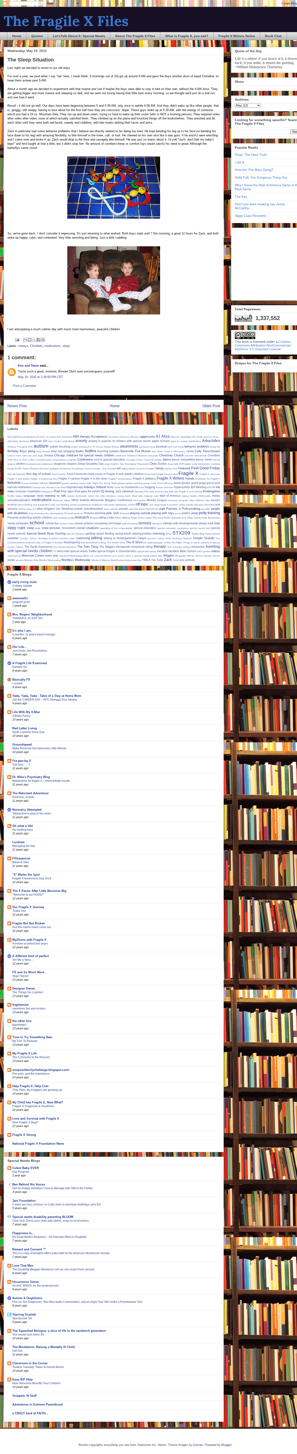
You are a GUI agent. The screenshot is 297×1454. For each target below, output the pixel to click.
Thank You (19, 911)
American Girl (38, 440)
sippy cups (16, 528)
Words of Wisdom (100, 560)
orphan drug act (27, 509)
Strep (168, 533)
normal (131, 504)
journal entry (161, 491)
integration (47, 491)
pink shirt (112, 513)
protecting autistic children (35, 517)
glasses (121, 483)
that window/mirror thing (93, 542)
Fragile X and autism (18, 478)
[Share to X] (34, 339)
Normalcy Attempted (27, 809)
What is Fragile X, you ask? (186, 36)
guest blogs (198, 482)
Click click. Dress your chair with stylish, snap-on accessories (50, 1220)
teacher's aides (155, 538)
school (36, 522)
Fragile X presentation (120, 478)
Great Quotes (182, 482)
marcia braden (190, 496)
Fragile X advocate (210, 474)
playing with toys (162, 513)
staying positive (142, 533)
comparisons (59, 459)
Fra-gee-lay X (21, 760)
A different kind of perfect (30, 956)
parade (123, 508)
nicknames (108, 504)
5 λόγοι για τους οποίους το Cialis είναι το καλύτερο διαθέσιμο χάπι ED (56, 1204)
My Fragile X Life (24, 1053)
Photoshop (70, 513)
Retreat (94, 517)
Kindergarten (211, 491)
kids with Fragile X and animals (185, 491)
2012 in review (48, 437)
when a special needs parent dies (144, 555)
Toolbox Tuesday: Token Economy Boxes (38, 1367)
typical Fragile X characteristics (117, 551)
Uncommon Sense (25, 1282)
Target (142, 538)
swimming (83, 538)
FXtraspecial (21, 858)
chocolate (153, 455)
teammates (19, 1024)
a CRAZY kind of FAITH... (30, 1413)
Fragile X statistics (144, 478)
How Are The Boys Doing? (254, 170)
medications (52, 346)
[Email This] (25, 339)
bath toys (173, 446)
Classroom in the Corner (30, 1363)
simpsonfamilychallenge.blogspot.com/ (40, 1070)
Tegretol (187, 538)
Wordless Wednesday (75, 560)
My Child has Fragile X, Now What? (37, 1102)
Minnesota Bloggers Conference (111, 500)
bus (154, 451)
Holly (110, 487)
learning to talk (55, 495)
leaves (71, 496)
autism (41, 445)
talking (96, 538)
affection (134, 437)
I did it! (240, 162)
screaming (101, 523)
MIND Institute (80, 500)
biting (31, 451)
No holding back (22, 829)
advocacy (124, 437)
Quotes (37, 36)
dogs (107, 464)
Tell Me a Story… (23, 959)
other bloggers (46, 508)
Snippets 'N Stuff (24, 1395)
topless (186, 547)
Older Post (211, 406)
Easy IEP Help (22, 1379)
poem (178, 513)
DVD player (185, 464)
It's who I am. (22, 630)
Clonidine (36, 346)
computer (72, 459)
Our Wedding (64, 508)
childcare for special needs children (90, 455)
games (65, 483)
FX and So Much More (28, 972)
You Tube (157, 559)
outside (78, 508)
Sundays (43, 538)
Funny (25, 483)
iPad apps (67, 491)
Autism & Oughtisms (27, 1298)
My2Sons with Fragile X (29, 940)
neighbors (97, 504)
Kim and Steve (28, 365)
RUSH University (172, 517)
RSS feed (158, 517)
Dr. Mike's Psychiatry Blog (31, 777)
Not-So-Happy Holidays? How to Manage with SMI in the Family (52, 1188)
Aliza (165, 436)
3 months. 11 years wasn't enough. (34, 634)
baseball (161, 446)
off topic (142, 504)
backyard (144, 446)
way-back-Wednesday (71, 555)
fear (175, 468)
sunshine (54, 538)
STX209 (181, 532)
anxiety (81, 441)
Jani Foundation (24, 1200)
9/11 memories (64, 437)
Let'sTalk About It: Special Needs (79, 36)
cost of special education (110, 459)
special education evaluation (173, 528)
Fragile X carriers (69, 478)
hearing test (38, 487)
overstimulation (93, 508)
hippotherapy (75, 487)
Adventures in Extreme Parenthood (37, 1404)
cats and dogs (35, 455)
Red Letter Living (24, 728)
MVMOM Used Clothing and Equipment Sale (31, 504)
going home (149, 483)
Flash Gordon (59, 474)
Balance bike (20, 862)
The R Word (134, 542)
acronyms (113, 437)
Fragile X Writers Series (236, 36)
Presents (13, 517)
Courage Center (135, 459)
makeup (148, 496)
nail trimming (62, 504)
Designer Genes (23, 988)
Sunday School (28, 538)
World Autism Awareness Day (126, 560)
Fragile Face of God (167, 474)
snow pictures (51, 528)
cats (24, 455)
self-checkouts (130, 523)
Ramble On (19, 667)
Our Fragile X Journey (28, 907)
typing (153, 551)
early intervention (201, 464)
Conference (85, 459)
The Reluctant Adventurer (30, 793)
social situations (88, 528)
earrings (215, 464)
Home (16, 36)
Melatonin (58, 500)
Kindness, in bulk (23, 797)
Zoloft (176, 560)
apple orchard (161, 440)
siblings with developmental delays (185, 523)
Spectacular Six (22, 1318)
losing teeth (124, 496)
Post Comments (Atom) (123, 418)
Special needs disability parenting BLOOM (42, 1217)
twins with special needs (72, 551)
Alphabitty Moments (18, 441)
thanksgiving (72, 542)
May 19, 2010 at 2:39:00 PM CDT (40, 377)
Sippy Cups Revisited (250, 216)
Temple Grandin (203, 538)
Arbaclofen (211, 441)
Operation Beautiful (204, 504)
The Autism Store (116, 542)
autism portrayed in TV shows (87, 446)
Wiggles (168, 555)
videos (215, 551)
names (73, 504)
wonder (20, 560)
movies (215, 500)
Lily (97, 496)
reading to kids (66, 517)
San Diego (187, 517)
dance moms (204, 459)
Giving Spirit (110, 483)
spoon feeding (105, 533)
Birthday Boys (17, 451)
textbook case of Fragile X (40, 542)
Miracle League (157, 500)
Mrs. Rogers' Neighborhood (32, 614)
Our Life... (19, 647)
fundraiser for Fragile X (207, 478)
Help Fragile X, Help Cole (30, 1086)
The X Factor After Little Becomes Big (39, 891)
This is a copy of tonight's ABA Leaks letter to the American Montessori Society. (61, 1253)
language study (33, 495)
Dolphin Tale (117, 464)
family (160, 468)
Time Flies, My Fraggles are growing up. (37, 1090)
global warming (134, 483)
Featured (184, 468)
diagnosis (60, 463)
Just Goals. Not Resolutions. (30, 650)
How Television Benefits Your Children (36, 1383)
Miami (67, 500)
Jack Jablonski (124, 491)
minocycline (139, 500)
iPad (57, 491)
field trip (11, 474)
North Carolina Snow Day (28, 732)
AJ (158, 436)
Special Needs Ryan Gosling (45, 533)
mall (156, 496)
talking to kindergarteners (120, 538)
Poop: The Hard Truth (251, 155)
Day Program (20, 1171)
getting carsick (78, 483)
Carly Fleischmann (207, 451)
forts (153, 474)
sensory (144, 523)
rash (55, 517)
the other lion (22, 1021)
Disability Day (95, 463)
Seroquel (157, 523)
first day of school (38, 474)
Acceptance (99, 436)
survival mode (67, 538)
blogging (69, 451)
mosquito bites (186, 500)
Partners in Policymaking (183, 508)
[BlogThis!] (29, 339)
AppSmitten (195, 441)
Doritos (162, 463)
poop (194, 513)
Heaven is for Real (56, 487)
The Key (241, 197)
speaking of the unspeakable (116, 528)
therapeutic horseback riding (134, 546)
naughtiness (84, 504)
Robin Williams (122, 517)
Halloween (25, 487)
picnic (80, 513)
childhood (120, 455)
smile (37, 528)
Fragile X (188, 473)
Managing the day (23, 846)
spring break (123, 533)
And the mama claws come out (31, 927)
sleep (66, 346)
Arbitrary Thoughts (17, 446)
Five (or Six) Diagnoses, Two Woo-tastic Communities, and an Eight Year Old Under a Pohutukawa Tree (77, 1301)
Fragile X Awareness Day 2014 (31, 878)
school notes (67, 523)
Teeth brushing (173, 538)
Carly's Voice (14, 455)
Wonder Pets (31, 560)
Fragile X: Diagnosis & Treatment (33, 1106)
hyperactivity (182, 487)
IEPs (209, 487)
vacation (162, 551)
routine (148, 517)
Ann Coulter (54, 441)
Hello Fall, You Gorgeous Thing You (261, 177)
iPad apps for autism (87, 491)
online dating (186, 504)
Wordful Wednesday (50, 560)
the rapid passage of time (157, 542)
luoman (198, 1445)
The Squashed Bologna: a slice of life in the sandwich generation (59, 1330)
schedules (22, 523)
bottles (90, 451)
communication (44, 459)
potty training (209, 513)
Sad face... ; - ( (21, 764)
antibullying (68, 441)
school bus (52, 523)
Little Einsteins (108, 496)
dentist (20, 463)
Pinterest (124, 513)
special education (145, 527)
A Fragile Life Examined (29, 663)
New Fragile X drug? (25, 1122)
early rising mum (24, 582)
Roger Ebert (137, 517)
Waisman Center (33, 555)
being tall (215, 446)
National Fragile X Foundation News (38, 1143)
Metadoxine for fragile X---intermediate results (41, 780)
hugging (150, 487)
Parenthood (152, 509)
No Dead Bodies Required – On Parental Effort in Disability (49, 1237)
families (151, 468)
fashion (169, 468)
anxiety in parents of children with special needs (119, 440)
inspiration (34, 491)
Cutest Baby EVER (25, 1168)
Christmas (166, 455)
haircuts (12, 487)
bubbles (114, 451)
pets (31, 513)
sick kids (214, 523)
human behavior (164, 487)
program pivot (21, 602)
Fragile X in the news (94, 478)
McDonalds (205, 496)
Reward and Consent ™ (29, 1249)
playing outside (140, 513)
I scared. (17, 683)
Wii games (180, 555)
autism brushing (60, 446)
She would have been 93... (29, 1334)
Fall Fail (17, 1350)
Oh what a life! (22, 826)
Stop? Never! (20, 976)
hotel (141, 487)
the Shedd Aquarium (65, 547)
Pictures (89, 513)
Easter (10, 468)
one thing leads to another (163, 504)
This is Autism (174, 547)
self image (114, 523)
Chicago (59, 455)
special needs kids (200, 528)
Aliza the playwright (181, 437)
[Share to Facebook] (38, 339)
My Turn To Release (25, 1041)
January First (141, 491)
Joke (151, 491)
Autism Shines (111, 446)
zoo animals (187, 559)
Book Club (273, 36)
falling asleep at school (133, 468)
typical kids (143, 551)
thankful (59, 542)
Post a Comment (24, 386)
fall (119, 468)
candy (190, 451)
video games (203, 551)
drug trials (173, 464)
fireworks (21, 474)
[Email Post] (16, 339)
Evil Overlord (109, 468)
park (162, 508)
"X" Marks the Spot (26, 874)
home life (119, 487)
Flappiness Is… (23, 1233)
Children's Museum (137, 455)
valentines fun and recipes (28, 1008)
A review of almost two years (30, 943)
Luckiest (18, 842)
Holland (101, 487)
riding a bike (106, 517)
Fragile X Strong (24, 1135)
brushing (102, 451)
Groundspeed (22, 744)
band (152, 446)
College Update (22, 585)
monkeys (173, 500)
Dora (153, 463)
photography (57, 513)
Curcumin (149, 459)
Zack (168, 560)
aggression (147, 436)
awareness (129, 446)
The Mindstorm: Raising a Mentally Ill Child (43, 1347)
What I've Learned (93, 555)
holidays (89, 487)
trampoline (198, 546)
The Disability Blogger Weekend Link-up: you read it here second (53, 1269)
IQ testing (107, 491)
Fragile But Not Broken (28, 923)
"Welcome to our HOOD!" (28, 894)
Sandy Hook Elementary (207, 517)
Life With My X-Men (26, 712)
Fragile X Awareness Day (43, 478)
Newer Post (17, 406)
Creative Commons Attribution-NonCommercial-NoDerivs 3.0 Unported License (263, 345)
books (80, 451)
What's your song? (114, 555)
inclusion (21, 491)
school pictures (84, 523)
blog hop (56, 451)
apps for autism (179, 441)
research (82, 517)
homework (131, 487)
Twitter (93, 551)
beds (181, 446)
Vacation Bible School (182, 551)
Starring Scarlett (24, 1314)
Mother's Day (203, 500)
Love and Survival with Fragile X (35, 1118)
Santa (11, 523)
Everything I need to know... (87, 468)
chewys (23, 346)
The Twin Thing (87, 546)
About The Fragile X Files (135, 36)
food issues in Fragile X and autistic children (116, 473)
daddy (158, 459)
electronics (65, 468)
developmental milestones (39, 464)
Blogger (226, 1445)
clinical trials (200, 455)
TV (54, 551)
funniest (13, 483)
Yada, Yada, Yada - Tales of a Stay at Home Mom (46, 696)
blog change (43, 451)
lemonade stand (85, 496)
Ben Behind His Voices (28, 1184)
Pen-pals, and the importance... (32, 1073)
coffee (31, 459)
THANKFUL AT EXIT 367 (27, 618)
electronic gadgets (49, 468)
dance (167, 459)
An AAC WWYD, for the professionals (35, 1285)
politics (186, 513)
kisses (19, 496)
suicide (216, 533)
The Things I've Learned (27, 992)
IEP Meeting (198, 487)
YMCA (146, 559)
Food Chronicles (77, 473)
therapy (160, 546)
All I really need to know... (206, 437)
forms (147, 474)
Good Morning (165, 483)
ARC (30, 446)
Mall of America (170, 495)
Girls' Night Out (95, 483)
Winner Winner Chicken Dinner (203, 555)
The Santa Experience (38, 546)
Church (179, 455)
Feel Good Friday (205, 468)
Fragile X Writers (170, 478)
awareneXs (20, 598)
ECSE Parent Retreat (26, 468)
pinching (100, 513)
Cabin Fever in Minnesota (171, 451)
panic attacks (111, 509)
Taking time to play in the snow (31, 813)
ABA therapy (81, 436)
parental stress (137, 509)
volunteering (14, 555)
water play (51, 555)
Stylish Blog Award (202, 533)
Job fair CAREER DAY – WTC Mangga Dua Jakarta (44, 699)
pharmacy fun (41, 513)
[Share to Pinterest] (43, 339)
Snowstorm (69, 527)
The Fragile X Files (66, 21)
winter (11, 559)
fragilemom (20, 1004)
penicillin (205, 509)
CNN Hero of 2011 (17, 459)
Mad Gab (137, 496)
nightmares (121, 504)
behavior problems (196, 446)
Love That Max (22, 1265)
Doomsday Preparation (137, 464)
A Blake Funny (21, 715)
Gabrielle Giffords (38, 483)
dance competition (183, 459)
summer (12, 538)
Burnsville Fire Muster (135, 451)
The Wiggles (107, 546)
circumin (189, 455)
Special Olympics (75, 533)
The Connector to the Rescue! (31, 1057)
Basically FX (21, 679)
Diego (81, 463)
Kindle (10, 496)
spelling (90, 533)
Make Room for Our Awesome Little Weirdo (39, 748)
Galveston (55, 482)
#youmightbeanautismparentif (23, 437)
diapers (72, 463)
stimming (158, 533)
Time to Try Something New (32, 1037)
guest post (213, 482)
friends (189, 478)
